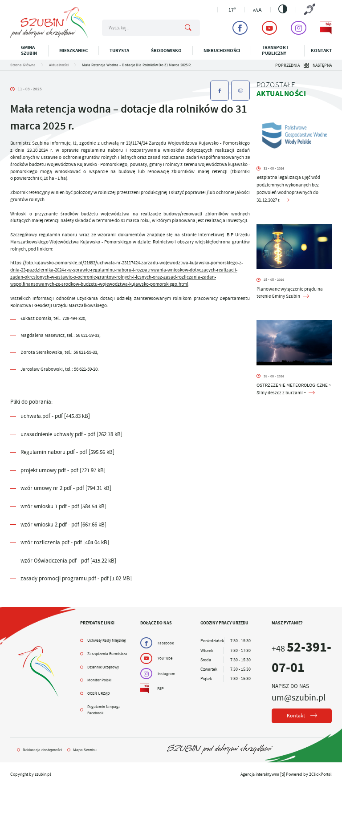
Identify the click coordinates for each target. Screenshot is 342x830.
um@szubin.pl (299, 697)
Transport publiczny (275, 50)
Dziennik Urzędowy (103, 667)
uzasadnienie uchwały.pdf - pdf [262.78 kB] (71, 434)
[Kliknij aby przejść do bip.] (326, 28)
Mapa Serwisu (85, 750)
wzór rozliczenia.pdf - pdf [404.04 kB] (64, 542)
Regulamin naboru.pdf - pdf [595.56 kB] (67, 452)
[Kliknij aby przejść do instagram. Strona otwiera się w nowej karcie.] (298, 28)
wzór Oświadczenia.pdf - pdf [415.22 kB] (68, 560)
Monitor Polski (99, 680)
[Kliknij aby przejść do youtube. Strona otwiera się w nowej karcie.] (269, 28)
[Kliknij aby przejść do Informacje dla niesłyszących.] (310, 10)
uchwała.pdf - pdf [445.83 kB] (55, 416)
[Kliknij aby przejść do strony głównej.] (49, 37)
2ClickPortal (320, 774)
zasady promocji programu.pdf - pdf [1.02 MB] (76, 578)
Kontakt (321, 50)
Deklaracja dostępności (42, 750)
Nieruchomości (222, 50)
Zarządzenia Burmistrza (107, 653)
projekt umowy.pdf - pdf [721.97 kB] (63, 470)
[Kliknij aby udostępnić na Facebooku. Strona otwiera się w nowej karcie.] (219, 91)
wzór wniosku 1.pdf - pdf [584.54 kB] (63, 506)
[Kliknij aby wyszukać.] (188, 28)
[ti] (282, 774)
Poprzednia (287, 65)
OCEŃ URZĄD (98, 693)
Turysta (119, 50)
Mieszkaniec (73, 50)
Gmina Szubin (29, 50)
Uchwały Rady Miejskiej (106, 640)
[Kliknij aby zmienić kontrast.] (282, 8)
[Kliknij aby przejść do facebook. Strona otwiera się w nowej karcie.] (240, 28)
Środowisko (166, 50)
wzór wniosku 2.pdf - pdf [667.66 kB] (63, 524)
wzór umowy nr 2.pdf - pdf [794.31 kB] (65, 488)
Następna (322, 65)
